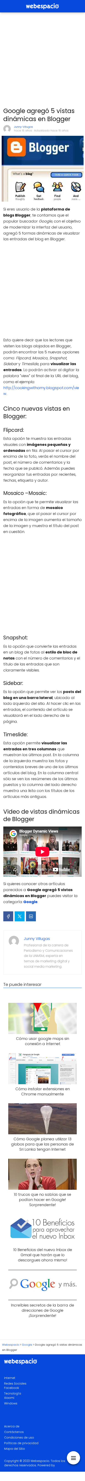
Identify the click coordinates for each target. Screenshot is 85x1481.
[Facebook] (8, 916)
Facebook (11, 1388)
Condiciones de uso (19, 1437)
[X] (20, 916)
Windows (10, 1403)
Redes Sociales (15, 1383)
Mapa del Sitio (14, 1449)
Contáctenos (14, 1432)
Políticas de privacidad (21, 1443)
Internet (9, 1378)
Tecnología (12, 1393)
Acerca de (11, 1426)
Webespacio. (40, 1461)
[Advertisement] (42, 60)
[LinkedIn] (31, 916)
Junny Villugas (23, 127)
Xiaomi (9, 1398)
